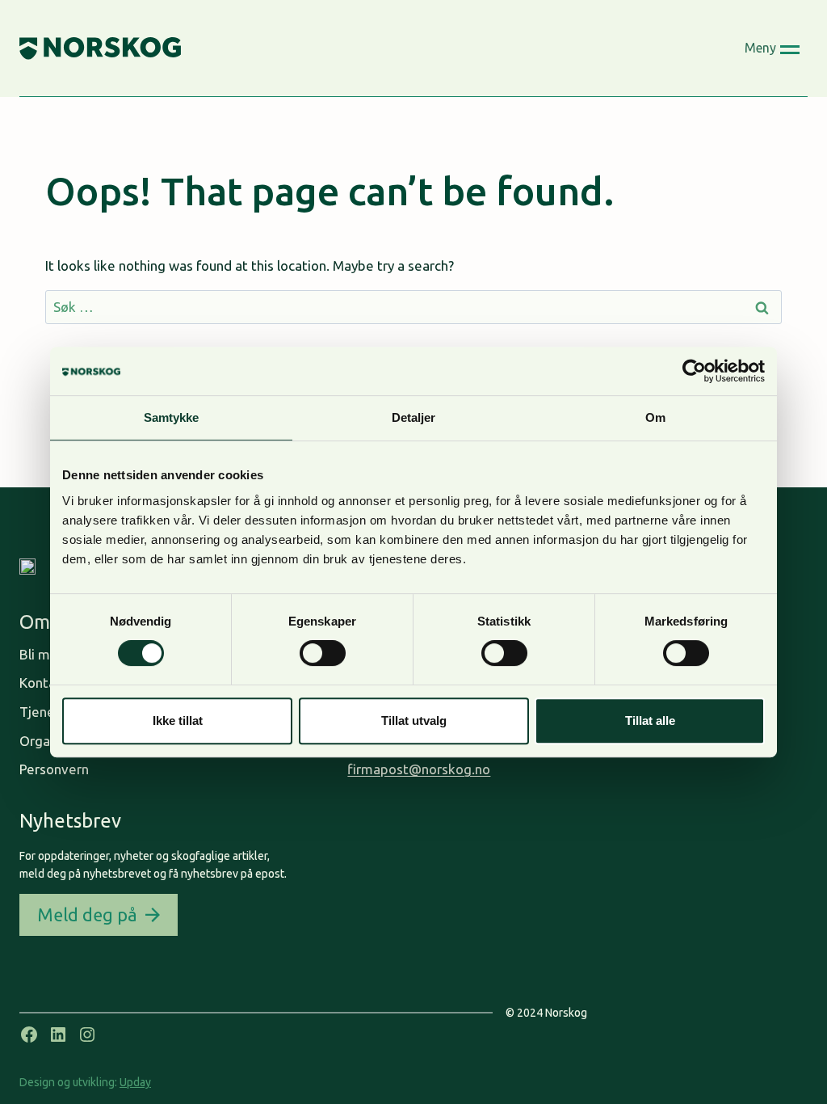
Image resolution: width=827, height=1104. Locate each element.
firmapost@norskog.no (418, 769)
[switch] (323, 653)
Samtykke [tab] (171, 417)
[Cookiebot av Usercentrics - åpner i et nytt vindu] (694, 371)
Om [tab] (655, 417)
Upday (135, 1082)
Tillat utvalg (414, 720)
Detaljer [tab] (414, 417)
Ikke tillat (178, 720)
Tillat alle (650, 720)
